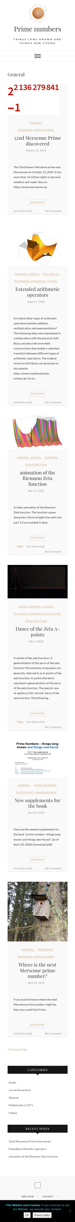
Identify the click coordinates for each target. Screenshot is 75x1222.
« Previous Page (17, 1049)
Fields (52, 281)
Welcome (28, 1196)
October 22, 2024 (36, 150)
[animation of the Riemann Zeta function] (38, 432)
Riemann (51, 457)
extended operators (30, 281)
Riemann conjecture (44, 613)
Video (20, 546)
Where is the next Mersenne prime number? (37, 970)
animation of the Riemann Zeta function (37, 478)
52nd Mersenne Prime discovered (37, 141)
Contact (48, 1196)
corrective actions (20, 1090)
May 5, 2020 (36, 641)
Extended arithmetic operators (37, 292)
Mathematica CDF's (21, 1105)
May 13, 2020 (36, 490)
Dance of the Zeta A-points (38, 631)
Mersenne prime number (36, 130)
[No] (70, 1211)
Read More (37, 202)
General (36, 122)
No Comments (53, 211)
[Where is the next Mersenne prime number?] (38, 911)
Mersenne (45, 949)
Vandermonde (45, 792)
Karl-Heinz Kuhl (23, 211)
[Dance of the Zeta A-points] (38, 582)
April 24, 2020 (36, 812)
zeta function (36, 464)
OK (27, 1215)
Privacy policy (42, 1215)
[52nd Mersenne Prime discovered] (38, 99)
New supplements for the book (37, 803)
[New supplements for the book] (38, 758)
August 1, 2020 (36, 301)
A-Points (20, 613)
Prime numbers (45, 785)
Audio (23, 606)
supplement (25, 792)
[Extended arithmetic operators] (38, 249)
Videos (34, 274)
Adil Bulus (51, 274)
